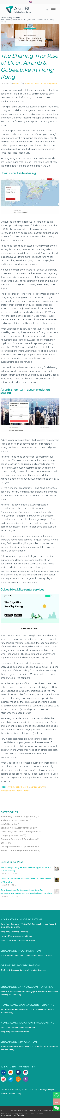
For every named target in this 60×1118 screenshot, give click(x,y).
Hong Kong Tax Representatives (15, 1031)
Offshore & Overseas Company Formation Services (23, 970)
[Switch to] (30, 2)
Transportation (8, 790)
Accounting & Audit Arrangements (18, 816)
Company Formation (11, 835)
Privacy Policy (46, 1089)
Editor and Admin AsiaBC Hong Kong (41, 83)
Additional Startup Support (14, 820)
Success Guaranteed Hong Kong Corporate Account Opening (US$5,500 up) (27, 1011)
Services (41, 787)
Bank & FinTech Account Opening (17, 827)
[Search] (45, 9)
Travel (19, 790)
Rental (33, 787)
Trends (26, 790)
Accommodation (14, 787)
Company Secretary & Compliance (18, 839)
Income (26, 787)
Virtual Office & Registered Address (19, 850)
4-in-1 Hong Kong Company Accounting (18, 1027)
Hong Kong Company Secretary (14, 932)
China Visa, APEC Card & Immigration (19, 831)
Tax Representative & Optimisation (18, 846)
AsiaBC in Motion (9, 824)
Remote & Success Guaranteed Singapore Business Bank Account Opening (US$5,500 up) (29, 993)
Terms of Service (8, 1093)
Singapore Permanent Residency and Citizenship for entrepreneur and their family (29, 1048)
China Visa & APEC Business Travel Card (18, 941)
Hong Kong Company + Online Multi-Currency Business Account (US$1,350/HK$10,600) (28, 925)
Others (16, 83)
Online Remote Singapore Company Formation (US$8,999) (26, 955)
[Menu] (52, 9)
